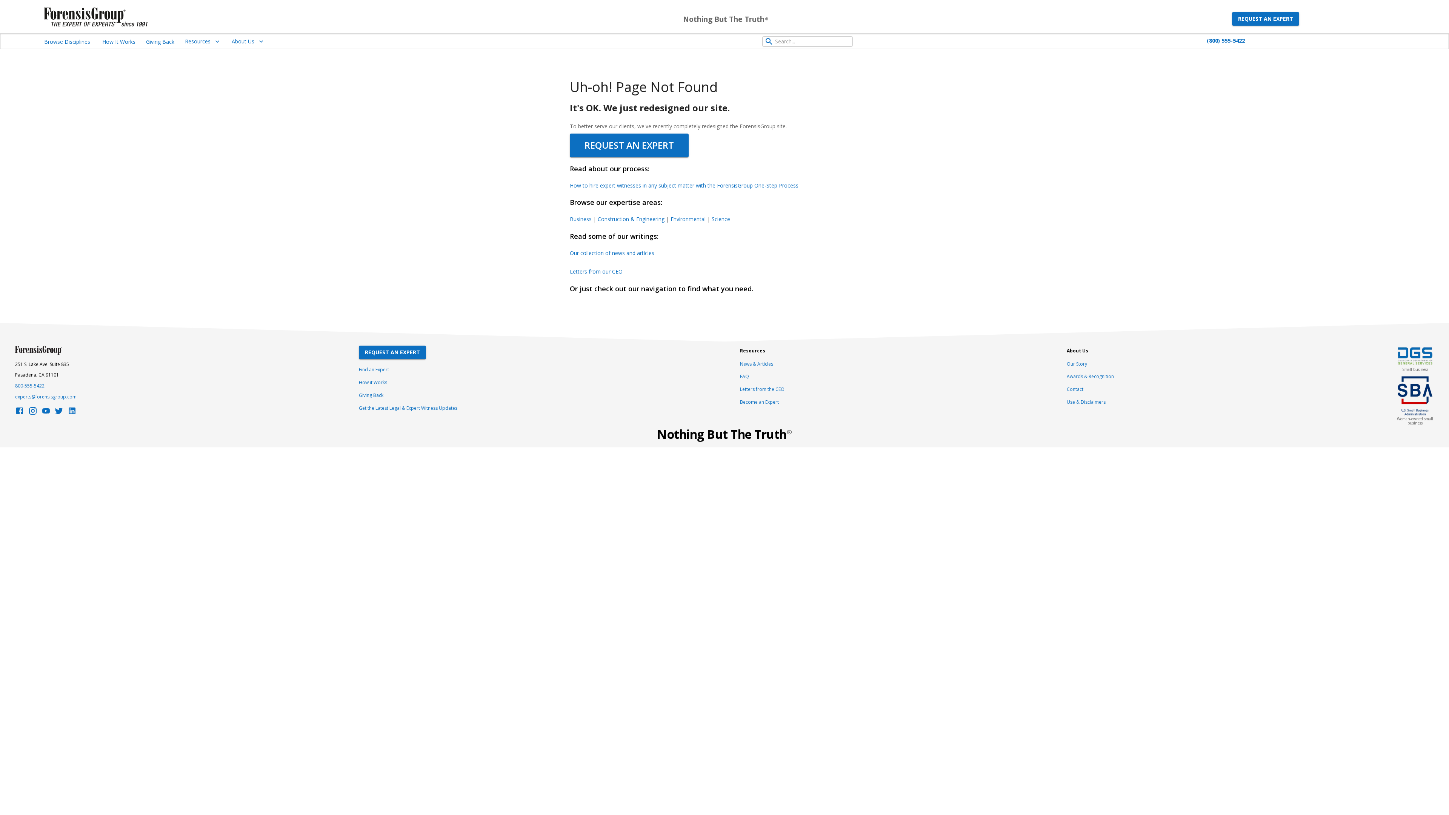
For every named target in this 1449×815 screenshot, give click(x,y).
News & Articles (756, 364)
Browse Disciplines (67, 41)
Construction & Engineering (631, 219)
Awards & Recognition (1090, 376)
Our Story (1077, 364)
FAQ (744, 376)
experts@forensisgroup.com (46, 397)
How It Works (118, 41)
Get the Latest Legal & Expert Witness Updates (408, 408)
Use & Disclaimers (1086, 402)
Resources (198, 41)
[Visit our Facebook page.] (19, 413)
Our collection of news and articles (612, 253)
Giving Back (160, 41)
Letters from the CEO (762, 389)
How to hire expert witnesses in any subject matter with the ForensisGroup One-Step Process (684, 185)
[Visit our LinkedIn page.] (72, 413)
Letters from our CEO (596, 271)
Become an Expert (759, 402)
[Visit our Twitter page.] (58, 413)
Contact (1075, 389)
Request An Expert (392, 352)
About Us (243, 41)
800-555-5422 (30, 386)
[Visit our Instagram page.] (32, 413)
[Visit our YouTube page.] (46, 413)
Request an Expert (1265, 18)
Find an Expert (374, 369)
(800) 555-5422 (1226, 40)
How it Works (373, 382)
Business (581, 219)
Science (721, 219)
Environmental (688, 219)
